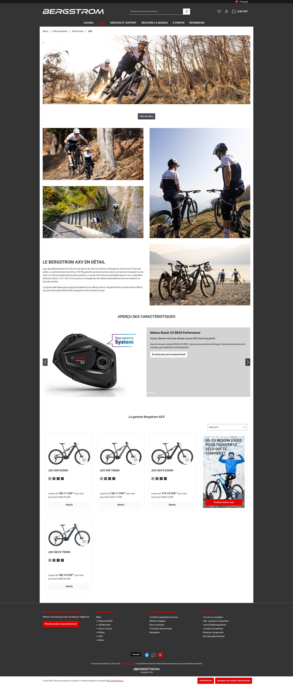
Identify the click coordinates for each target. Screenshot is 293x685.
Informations (205, 680)
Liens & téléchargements (214, 624)
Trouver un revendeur (213, 617)
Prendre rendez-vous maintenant (61, 624)
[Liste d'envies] (219, 11)
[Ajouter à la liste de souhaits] (84, 461)
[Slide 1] (141, 392)
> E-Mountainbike (104, 621)
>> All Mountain (103, 624)
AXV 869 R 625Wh (162, 471)
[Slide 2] (146, 392)
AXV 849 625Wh (58, 471)
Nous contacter (157, 624)
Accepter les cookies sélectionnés (233, 680)
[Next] (245, 362)
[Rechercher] (186, 11)
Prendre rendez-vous (224, 502)
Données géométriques (214, 636)
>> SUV (99, 636)
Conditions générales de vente (164, 617)
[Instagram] (153, 655)
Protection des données (161, 628)
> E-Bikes (100, 632)
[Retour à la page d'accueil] (73, 11)
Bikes (98, 617)
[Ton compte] (226, 11)
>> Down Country (104, 628)
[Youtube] (160, 655)
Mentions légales (157, 621)
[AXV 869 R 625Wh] (172, 451)
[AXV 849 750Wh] (121, 451)
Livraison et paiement (213, 628)
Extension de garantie (213, 632)
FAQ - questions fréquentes (215, 621)
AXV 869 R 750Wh (59, 552)
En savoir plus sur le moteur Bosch (168, 354)
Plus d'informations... (115, 680)
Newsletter (155, 632)
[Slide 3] (152, 392)
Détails (69, 504)
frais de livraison (127, 663)
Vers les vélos (146, 116)
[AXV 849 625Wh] (69, 451)
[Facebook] (147, 655)
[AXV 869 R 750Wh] (69, 533)
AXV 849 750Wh (110, 471)
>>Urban (100, 640)
